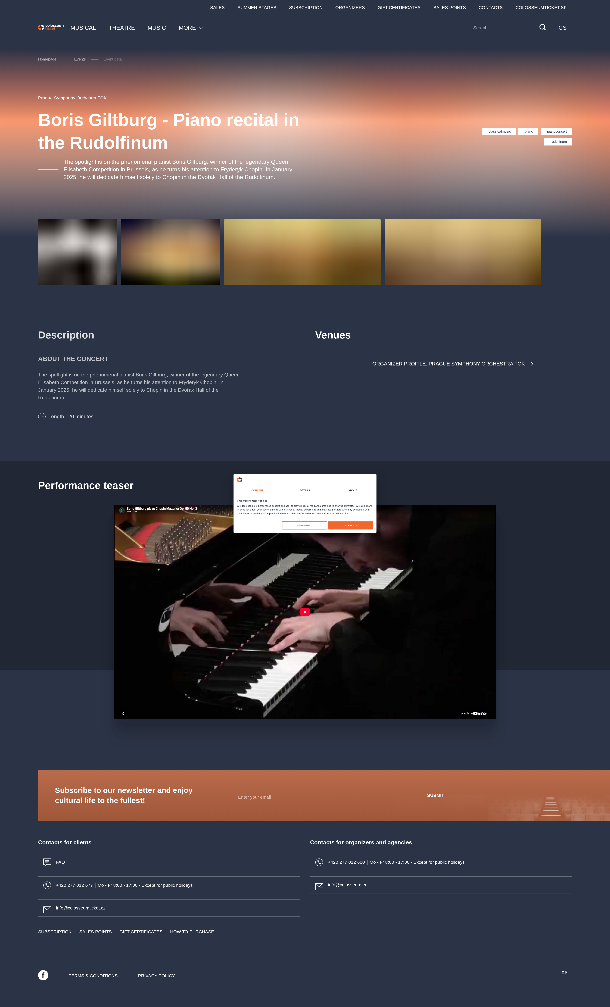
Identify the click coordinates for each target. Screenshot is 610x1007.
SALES (217, 7)
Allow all (350, 525)
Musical (83, 27)
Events (80, 59)
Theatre (122, 27)
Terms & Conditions (93, 975)
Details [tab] (305, 490)
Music (157, 27)
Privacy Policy (156, 975)
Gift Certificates (399, 7)
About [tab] (352, 490)
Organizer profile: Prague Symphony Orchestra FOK (448, 364)
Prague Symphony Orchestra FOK (72, 97)
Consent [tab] (257, 490)
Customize (303, 525)
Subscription (306, 7)
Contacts (491, 7)
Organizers (350, 7)
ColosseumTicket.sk (541, 7)
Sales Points (449, 7)
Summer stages (256, 7)
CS (563, 27)
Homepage (47, 59)
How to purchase (192, 931)
